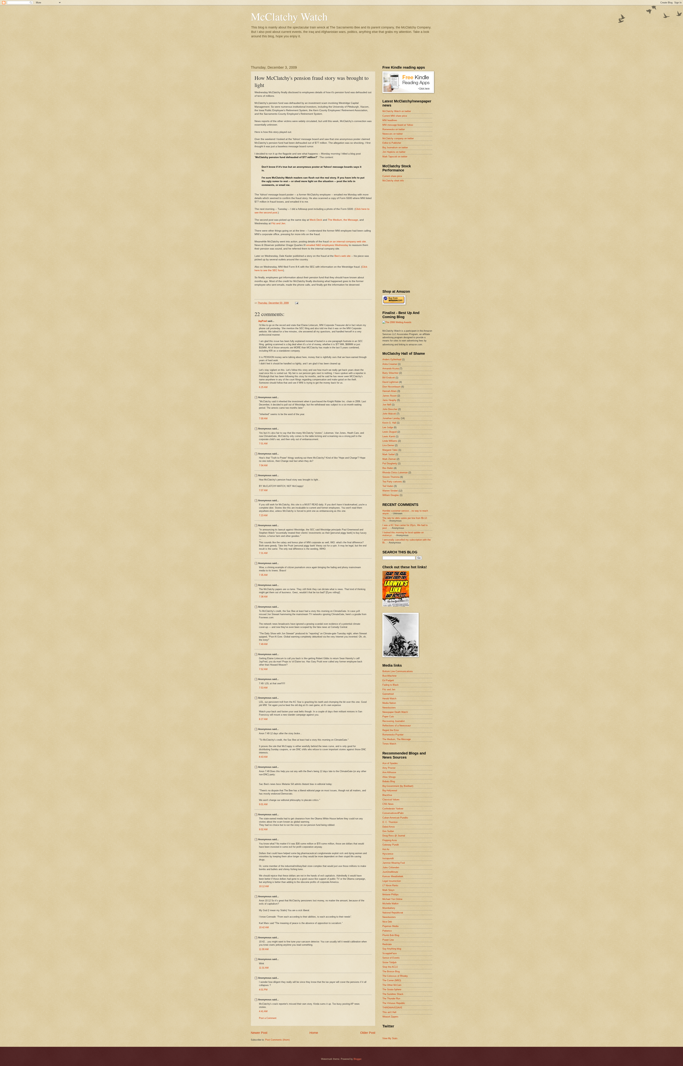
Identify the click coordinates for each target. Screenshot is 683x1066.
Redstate (387, 944)
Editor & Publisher (391, 143)
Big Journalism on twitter (395, 147)
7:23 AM (263, 515)
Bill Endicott (388, 377)
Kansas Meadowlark (392, 876)
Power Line (388, 940)
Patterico (387, 930)
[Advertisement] (409, 210)
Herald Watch (389, 698)
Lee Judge (387, 427)
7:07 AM (263, 490)
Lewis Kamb (388, 436)
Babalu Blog (388, 781)
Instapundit (388, 858)
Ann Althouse (389, 772)
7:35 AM (263, 575)
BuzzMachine (389, 675)
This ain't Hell (389, 1012)
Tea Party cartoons (392, 481)
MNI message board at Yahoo (397, 125)
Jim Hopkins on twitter (393, 152)
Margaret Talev (390, 450)
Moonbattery (388, 908)
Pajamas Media (390, 926)
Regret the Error (390, 730)
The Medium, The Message (396, 739)
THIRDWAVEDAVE (392, 1007)
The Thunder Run (391, 998)
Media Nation (389, 703)
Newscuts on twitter (392, 133)
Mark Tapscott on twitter (394, 156)
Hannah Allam (389, 391)
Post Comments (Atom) (277, 1039)
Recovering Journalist (393, 721)
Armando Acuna (390, 368)
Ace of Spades (390, 763)
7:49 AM (263, 644)
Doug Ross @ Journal (393, 835)
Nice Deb (387, 921)
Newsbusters (389, 707)
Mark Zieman (389, 459)
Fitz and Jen (278, 223)
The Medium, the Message (343, 220)
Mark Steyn (388, 890)
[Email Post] (296, 303)
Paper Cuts (388, 716)
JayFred (262, 321)
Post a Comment (267, 1018)
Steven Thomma (390, 477)
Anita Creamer (389, 364)
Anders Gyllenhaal (391, 359)
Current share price (392, 176)
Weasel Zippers (390, 1016)
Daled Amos (388, 826)
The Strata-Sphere (391, 989)
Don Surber (388, 831)
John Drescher (389, 409)
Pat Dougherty (389, 463)
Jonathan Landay (391, 418)
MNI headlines (389, 120)
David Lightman (390, 382)
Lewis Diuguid (389, 431)
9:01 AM (263, 804)
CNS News (388, 804)
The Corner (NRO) (391, 980)
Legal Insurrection (391, 881)
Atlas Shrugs (389, 777)
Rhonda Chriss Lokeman (395, 472)
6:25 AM (263, 387)
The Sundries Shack (392, 994)
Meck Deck (316, 220)
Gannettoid (388, 694)
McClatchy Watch (289, 16)
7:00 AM (263, 418)
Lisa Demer (388, 445)
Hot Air (385, 849)
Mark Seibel (388, 454)
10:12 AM (264, 886)
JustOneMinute (390, 872)
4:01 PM (263, 989)
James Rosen (389, 395)
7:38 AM (263, 596)
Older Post (367, 1033)
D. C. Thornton (390, 822)
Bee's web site (342, 256)
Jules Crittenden (390, 867)
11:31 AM (264, 967)
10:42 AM (264, 927)
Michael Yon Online (392, 899)
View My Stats (390, 1038)
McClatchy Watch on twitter (396, 111)
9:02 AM (263, 829)
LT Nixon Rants (390, 885)
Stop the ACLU (390, 967)
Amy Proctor (388, 768)
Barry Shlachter (390, 373)
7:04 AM (263, 465)
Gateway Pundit (390, 844)
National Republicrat (392, 912)
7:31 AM (263, 553)
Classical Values (390, 799)
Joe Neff (386, 404)
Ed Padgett (388, 680)
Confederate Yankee (392, 808)
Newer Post (259, 1033)
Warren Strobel (390, 490)
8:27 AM (263, 719)
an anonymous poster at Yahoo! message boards (323, 167)
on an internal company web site (347, 241)
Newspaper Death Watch (395, 712)
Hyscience (387, 853)
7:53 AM (263, 687)
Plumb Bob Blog (390, 935)
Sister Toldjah (389, 962)
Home (313, 1033)
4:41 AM (263, 1011)
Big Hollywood (389, 790)
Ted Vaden (387, 486)
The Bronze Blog (391, 971)
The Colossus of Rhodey (395, 976)
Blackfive (387, 795)
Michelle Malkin (390, 903)
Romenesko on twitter (393, 129)
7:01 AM (263, 443)
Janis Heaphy (389, 400)
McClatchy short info (393, 180)
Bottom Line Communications (397, 671)
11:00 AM (264, 949)
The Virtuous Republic (393, 1003)
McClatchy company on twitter (398, 138)
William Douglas (390, 495)
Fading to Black (390, 685)
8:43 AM (263, 757)
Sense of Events (391, 957)
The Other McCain (391, 985)
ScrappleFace (389, 953)
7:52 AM (263, 669)
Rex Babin (387, 468)
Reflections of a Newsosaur (396, 725)
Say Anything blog (391, 948)
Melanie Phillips (390, 894)
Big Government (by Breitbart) (397, 786)
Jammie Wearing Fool (393, 863)
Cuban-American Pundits (395, 817)
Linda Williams (389, 441)
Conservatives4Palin (393, 813)
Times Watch (389, 743)
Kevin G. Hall (389, 422)
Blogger (357, 1059)
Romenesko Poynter (392, 734)
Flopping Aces (389, 840)
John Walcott (389, 413)
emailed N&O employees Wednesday (327, 245)
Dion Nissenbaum (391, 386)
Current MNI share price (394, 116)
